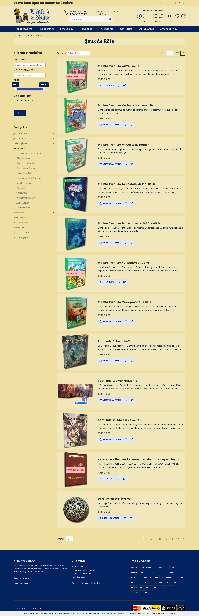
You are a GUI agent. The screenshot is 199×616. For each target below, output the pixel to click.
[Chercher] (110, 19)
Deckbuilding (168, 572)
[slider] (15, 88)
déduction (154, 577)
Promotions (19, 227)
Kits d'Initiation (23, 158)
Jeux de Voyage (21, 237)
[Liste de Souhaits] (177, 16)
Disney (144, 577)
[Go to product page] (75, 116)
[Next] (183, 538)
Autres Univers (22, 202)
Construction (155, 572)
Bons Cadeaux (20, 217)
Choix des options (111, 518)
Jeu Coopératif (156, 582)
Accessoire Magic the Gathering (143, 567)
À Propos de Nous (169, 29)
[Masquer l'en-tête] (32, 16)
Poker (162, 587)
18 (171, 538)
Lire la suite (108, 85)
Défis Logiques (67, 29)
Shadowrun (21, 192)
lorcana (134, 587)
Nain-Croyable (146, 29)
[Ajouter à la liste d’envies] (118, 85)
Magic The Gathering (148, 587)
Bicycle (144, 572)
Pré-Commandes (21, 222)
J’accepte (171, 613)
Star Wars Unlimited (139, 592)
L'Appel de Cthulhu (24, 173)
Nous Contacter (79, 576)
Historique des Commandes (84, 570)
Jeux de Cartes (46, 29)
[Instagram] (179, 3)
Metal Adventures (24, 183)
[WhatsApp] (183, 3)
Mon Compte (77, 566)
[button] (177, 53)
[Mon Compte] (169, 16)
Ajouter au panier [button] (112, 124)
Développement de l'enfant (172, 577)
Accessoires (107, 29)
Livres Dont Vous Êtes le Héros (30, 153)
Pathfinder (21, 187)
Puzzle (170, 587)
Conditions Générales (81, 573)
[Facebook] (175, 3)
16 (160, 538)
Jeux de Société (24, 29)
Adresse (175, 567)
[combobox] (30, 65)
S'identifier (164, 3)
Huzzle (144, 582)
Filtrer (19, 113)
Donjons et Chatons (25, 163)
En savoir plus (157, 613)
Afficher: (161, 53)
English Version (21, 583)
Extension (135, 582)
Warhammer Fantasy (25, 197)
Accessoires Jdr (23, 207)
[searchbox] (29, 65)
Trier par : (61, 53)
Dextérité (135, 577)
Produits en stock (24, 100)
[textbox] (29, 75)
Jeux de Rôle (88, 29)
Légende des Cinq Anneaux (28, 178)
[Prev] (140, 538)
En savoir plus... (21, 578)
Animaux (134, 572)
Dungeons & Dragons (26, 168)
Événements (126, 29)
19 (177, 538)
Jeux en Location (21, 232)
